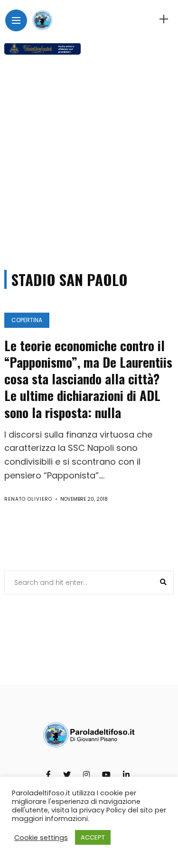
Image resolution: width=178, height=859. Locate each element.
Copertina (26, 320)
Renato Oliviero (28, 499)
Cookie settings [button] (41, 837)
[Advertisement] (89, 158)
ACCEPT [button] (93, 837)
